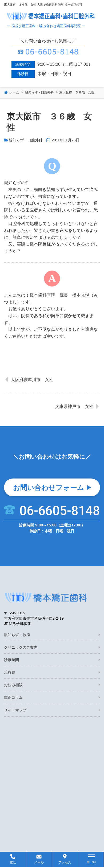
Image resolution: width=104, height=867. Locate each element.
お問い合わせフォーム (48, 487)
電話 (13, 862)
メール (39, 862)
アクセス (64, 862)
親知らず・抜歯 (17, 635)
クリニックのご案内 (21, 647)
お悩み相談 (13, 685)
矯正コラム (13, 697)
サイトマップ (15, 710)
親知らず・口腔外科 (25, 140)
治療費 (9, 672)
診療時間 (11, 660)
